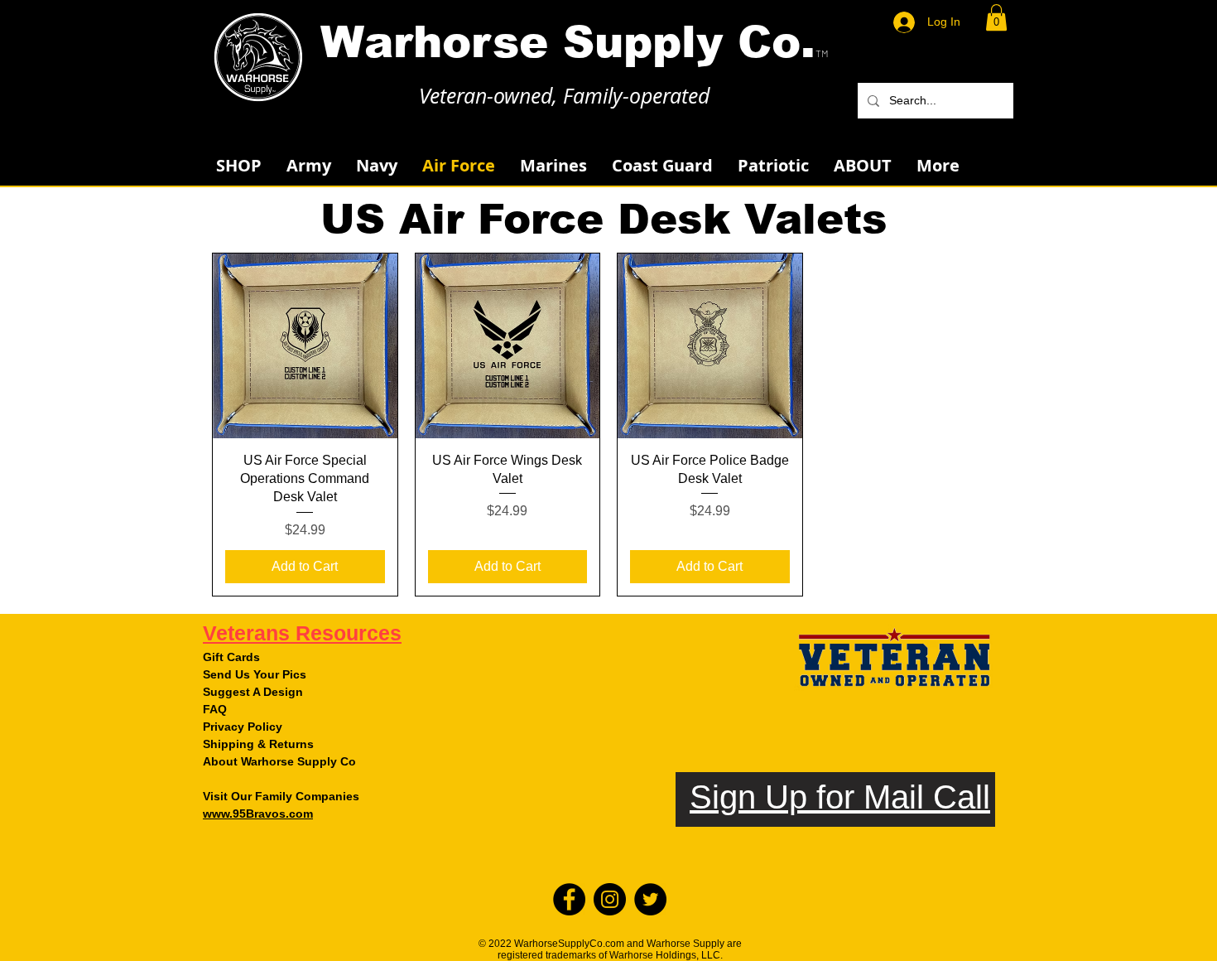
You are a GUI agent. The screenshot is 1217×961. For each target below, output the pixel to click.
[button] (996, 17)
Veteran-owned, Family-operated (564, 95)
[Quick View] (305, 346)
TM (822, 53)
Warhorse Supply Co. (567, 41)
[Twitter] (650, 899)
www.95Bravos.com (258, 813)
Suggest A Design (253, 691)
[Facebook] (569, 899)
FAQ (215, 709)
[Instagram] (610, 899)
